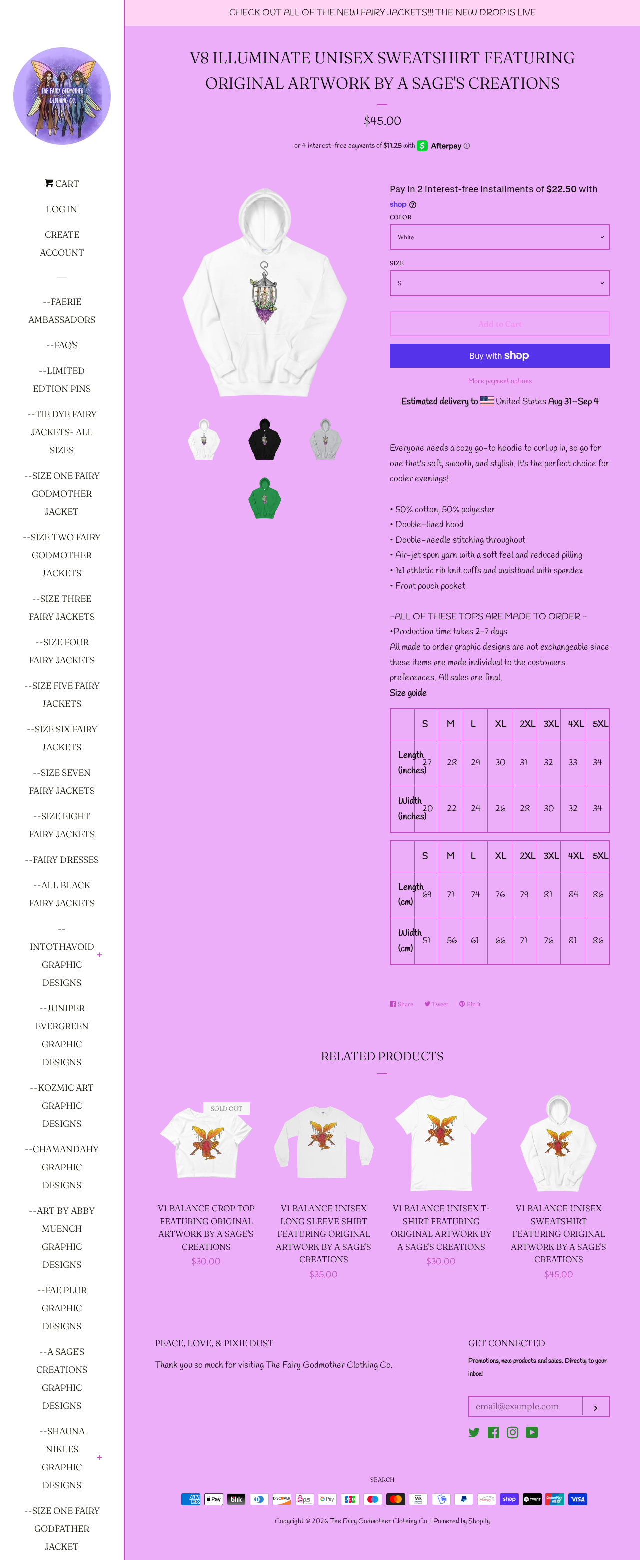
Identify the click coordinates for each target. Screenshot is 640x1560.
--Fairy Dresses (62, 860)
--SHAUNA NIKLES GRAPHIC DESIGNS (62, 1458)
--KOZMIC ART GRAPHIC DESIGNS (62, 1106)
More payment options (500, 381)
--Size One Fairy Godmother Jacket (62, 494)
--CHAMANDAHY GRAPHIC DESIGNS (62, 1167)
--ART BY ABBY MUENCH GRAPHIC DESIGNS (62, 1237)
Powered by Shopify (462, 1521)
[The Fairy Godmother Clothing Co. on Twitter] (474, 1435)
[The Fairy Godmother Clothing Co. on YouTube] (532, 1435)
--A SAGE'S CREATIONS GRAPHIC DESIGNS (62, 1379)
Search (382, 1480)
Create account (62, 243)
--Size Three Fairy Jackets (62, 607)
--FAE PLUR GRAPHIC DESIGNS (62, 1308)
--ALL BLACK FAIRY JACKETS (62, 894)
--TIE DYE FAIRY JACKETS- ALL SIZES (62, 432)
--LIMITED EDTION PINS (62, 379)
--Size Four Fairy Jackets (62, 651)
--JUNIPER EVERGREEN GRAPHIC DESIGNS (62, 1035)
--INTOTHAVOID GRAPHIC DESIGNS (62, 955)
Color (401, 217)
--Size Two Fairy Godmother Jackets (62, 555)
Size (397, 263)
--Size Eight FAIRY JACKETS (62, 825)
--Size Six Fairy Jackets (62, 738)
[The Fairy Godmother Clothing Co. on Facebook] (494, 1435)
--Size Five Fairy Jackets (62, 695)
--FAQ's (62, 345)
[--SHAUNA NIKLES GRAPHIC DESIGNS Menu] (99, 1459)
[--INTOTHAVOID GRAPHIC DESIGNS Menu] (99, 956)
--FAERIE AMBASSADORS (62, 311)
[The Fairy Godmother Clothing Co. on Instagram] (513, 1435)
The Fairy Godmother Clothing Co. (380, 1521)
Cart (67, 184)
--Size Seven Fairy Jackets (62, 781)
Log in (62, 209)
